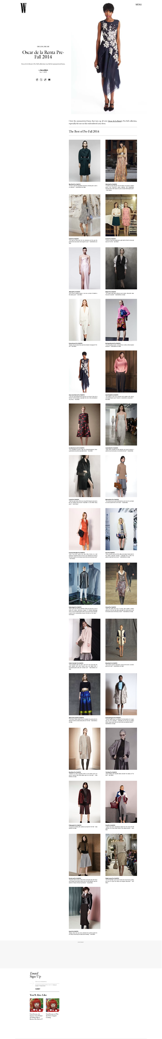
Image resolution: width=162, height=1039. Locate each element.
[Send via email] (49, 79)
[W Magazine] (23, 8)
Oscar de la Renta (114, 121)
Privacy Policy (42, 985)
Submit (37, 989)
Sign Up (35, 974)
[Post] (41, 79)
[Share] (37, 79)
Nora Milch (44, 70)
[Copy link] (45, 79)
